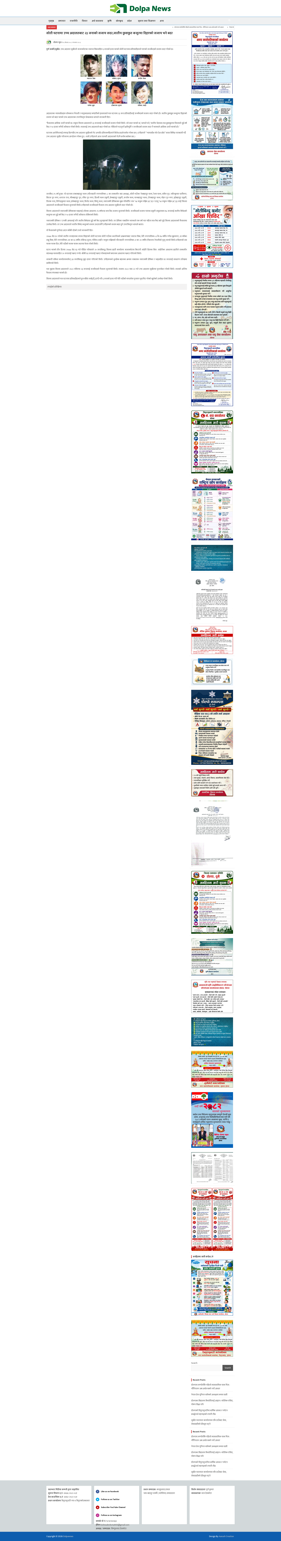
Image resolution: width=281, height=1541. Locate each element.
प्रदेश (129, 21)
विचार (84, 21)
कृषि (109, 21)
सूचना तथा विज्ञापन (146, 21)
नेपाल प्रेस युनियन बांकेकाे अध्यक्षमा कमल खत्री (148, 27)
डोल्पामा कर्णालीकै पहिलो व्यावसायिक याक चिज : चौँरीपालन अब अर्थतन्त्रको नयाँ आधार (105, 27)
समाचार (61, 21)
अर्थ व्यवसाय (97, 21)
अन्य (162, 21)
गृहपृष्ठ (51, 21)
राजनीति (73, 21)
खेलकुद (119, 21)
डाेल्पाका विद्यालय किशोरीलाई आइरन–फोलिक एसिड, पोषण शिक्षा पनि (187, 27)
